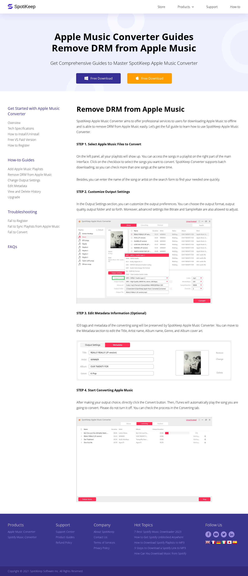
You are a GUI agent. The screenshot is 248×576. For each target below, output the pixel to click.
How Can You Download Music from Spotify (160, 553)
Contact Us (100, 537)
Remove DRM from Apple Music (30, 174)
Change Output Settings (24, 180)
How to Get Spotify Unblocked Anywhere (158, 537)
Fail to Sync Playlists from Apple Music (34, 226)
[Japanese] (229, 543)
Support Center (65, 532)
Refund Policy (64, 542)
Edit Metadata (17, 186)
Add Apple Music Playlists (25, 169)
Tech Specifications (21, 128)
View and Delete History (24, 191)
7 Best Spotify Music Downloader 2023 (157, 532)
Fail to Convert (17, 232)
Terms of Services (104, 542)
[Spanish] (234, 543)
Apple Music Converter (21, 532)
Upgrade (14, 197)
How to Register (19, 145)
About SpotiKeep (104, 532)
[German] (218, 543)
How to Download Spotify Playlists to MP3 (159, 542)
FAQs (12, 246)
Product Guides (65, 537)
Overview (14, 123)
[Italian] (224, 543)
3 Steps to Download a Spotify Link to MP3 (160, 548)
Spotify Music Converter (22, 537)
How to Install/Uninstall (23, 134)
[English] (207, 543)
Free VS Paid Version (22, 140)
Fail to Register (18, 221)
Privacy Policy (101, 548)
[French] (213, 543)
